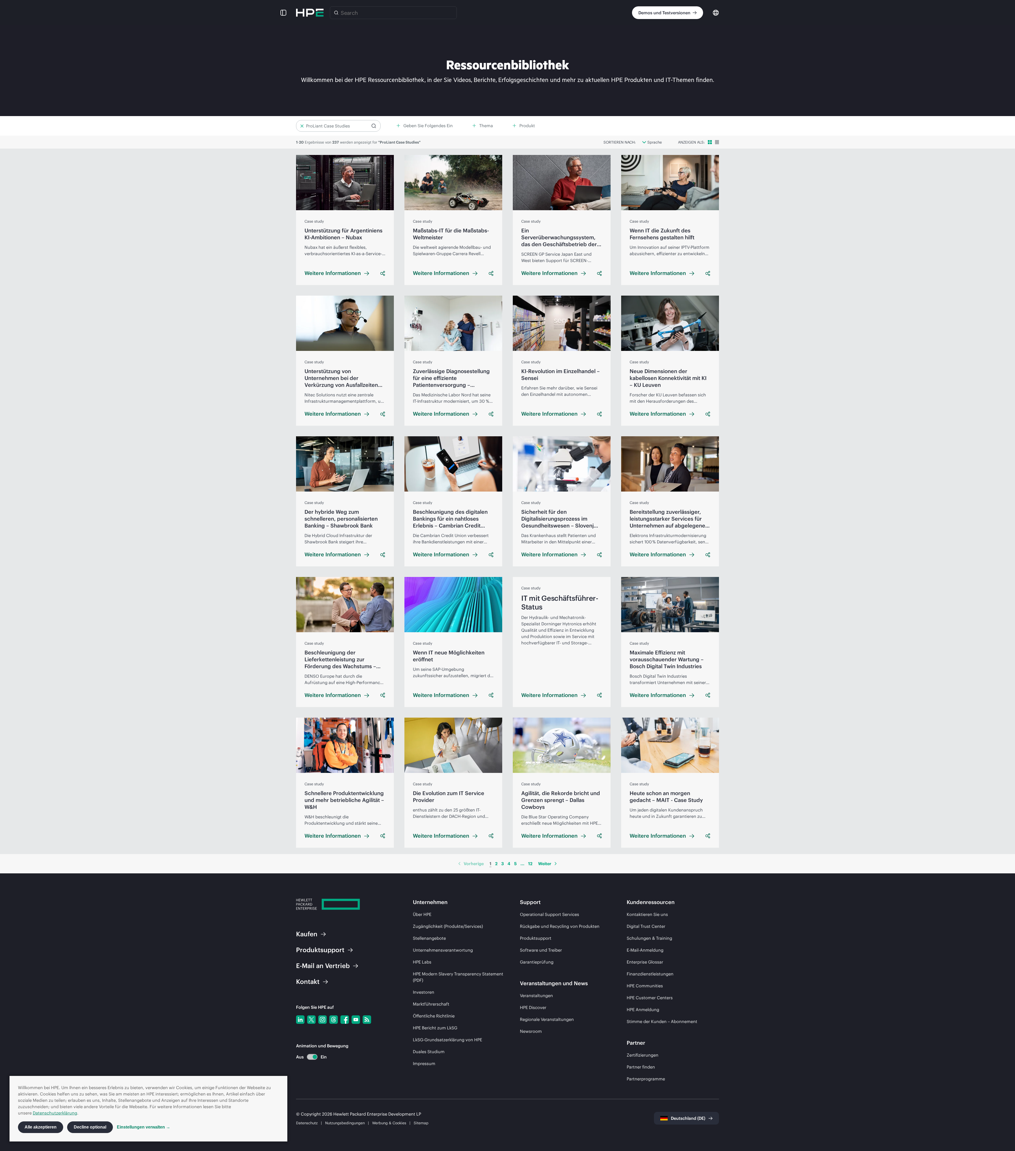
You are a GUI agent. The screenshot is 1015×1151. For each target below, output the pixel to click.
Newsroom (531, 1031)
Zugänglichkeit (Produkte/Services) (448, 926)
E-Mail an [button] (323, 965)
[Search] (336, 13)
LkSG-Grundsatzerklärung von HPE (447, 1039)
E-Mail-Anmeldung (645, 950)
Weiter (544, 863)
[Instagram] (322, 1019)
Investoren (423, 992)
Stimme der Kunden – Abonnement (662, 1021)
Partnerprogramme (646, 1078)
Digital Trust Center (646, 926)
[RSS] (367, 1019)
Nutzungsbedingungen (345, 1123)
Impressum (424, 1063)
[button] (283, 12)
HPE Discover (533, 1007)
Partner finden (641, 1067)
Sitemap (421, 1123)
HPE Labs (422, 962)
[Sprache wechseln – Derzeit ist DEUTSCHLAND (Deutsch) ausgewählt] (715, 12)
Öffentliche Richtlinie (434, 1016)
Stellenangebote (429, 938)
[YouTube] (356, 1019)
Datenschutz (307, 1123)
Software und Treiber (541, 950)
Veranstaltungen (536, 995)
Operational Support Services (549, 914)
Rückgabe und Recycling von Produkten (559, 926)
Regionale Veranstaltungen (547, 1019)
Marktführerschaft (431, 1004)
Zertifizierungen (642, 1055)
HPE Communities (645, 985)
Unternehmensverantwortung (443, 950)
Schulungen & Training (649, 938)
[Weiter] (555, 863)
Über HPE (422, 914)
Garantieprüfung (536, 962)
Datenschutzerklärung (55, 1113)
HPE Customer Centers (650, 997)
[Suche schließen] (302, 126)
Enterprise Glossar (645, 962)
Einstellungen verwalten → (143, 1127)
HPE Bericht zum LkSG (435, 1027)
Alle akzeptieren (41, 1127)
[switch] (309, 1057)
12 (530, 863)
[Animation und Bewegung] (312, 1057)
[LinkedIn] (300, 1019)
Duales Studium (429, 1051)
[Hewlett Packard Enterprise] (310, 13)
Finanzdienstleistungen (650, 973)
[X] (311, 1019)
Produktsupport (535, 938)
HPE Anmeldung (643, 1009)
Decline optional (90, 1127)
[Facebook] (344, 1019)
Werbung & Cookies (389, 1123)
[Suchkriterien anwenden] (374, 126)
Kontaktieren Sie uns (647, 914)
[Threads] (333, 1019)
